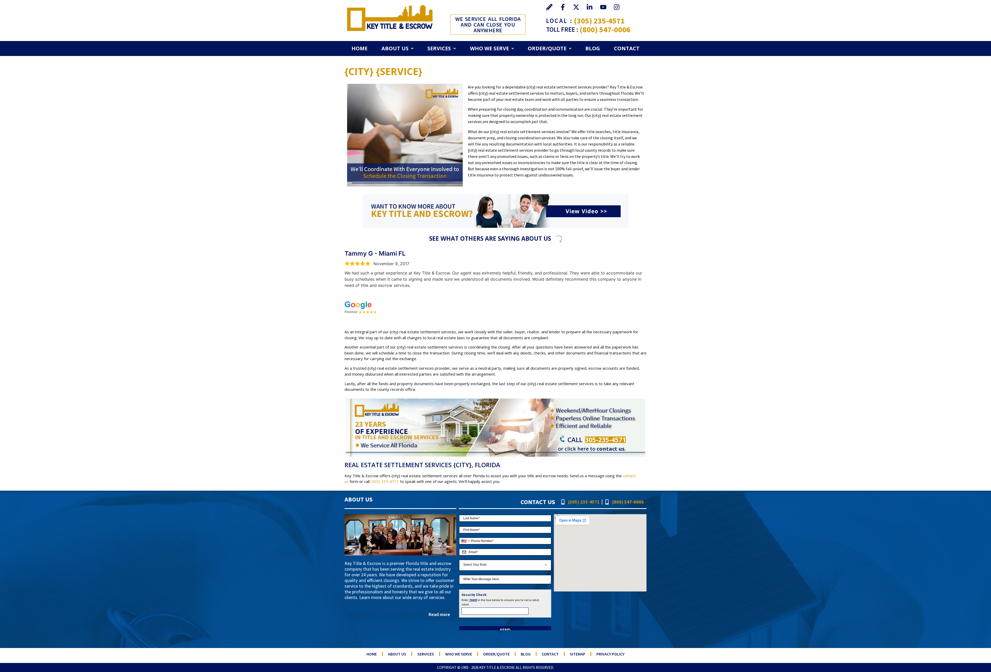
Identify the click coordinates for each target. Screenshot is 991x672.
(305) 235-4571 (599, 21)
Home (359, 48)
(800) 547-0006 (605, 29)
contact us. (611, 448)
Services (439, 48)
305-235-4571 (605, 439)
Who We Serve (489, 48)
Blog (592, 48)
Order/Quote (547, 48)
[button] (397, 48)
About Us (395, 48)
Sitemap (577, 654)
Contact (627, 48)
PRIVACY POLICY (610, 654)
